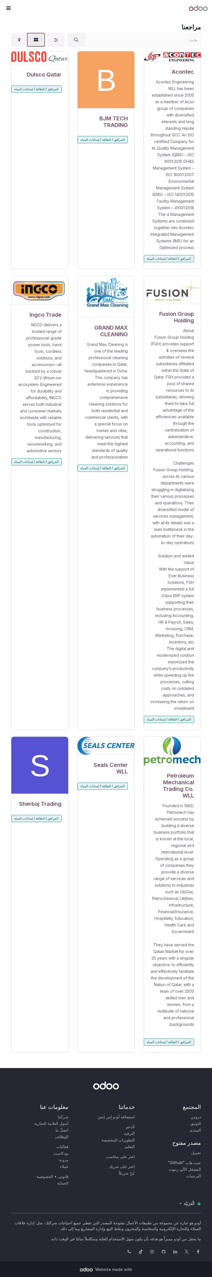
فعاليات (62, 1146)
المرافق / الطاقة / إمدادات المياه (169, 258)
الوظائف (61, 1136)
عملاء (64, 1166)
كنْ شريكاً (127, 1173)
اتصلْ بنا (61, 1130)
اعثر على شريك (122, 1166)
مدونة (63, 1159)
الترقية (129, 1133)
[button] (8, 8)
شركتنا (63, 1116)
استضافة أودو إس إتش (116, 1116)
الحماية (62, 1183)
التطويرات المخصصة (118, 1140)
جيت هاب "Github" (184, 1162)
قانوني (63, 1176)
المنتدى (195, 1130)
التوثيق (195, 1123)
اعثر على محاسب (120, 1156)
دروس (196, 1116)
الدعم (130, 1126)
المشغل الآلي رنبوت (185, 1169)
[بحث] (76, 40)
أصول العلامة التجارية (51, 1123)
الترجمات (193, 1175)
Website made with (113, 1269)
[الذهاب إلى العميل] (172, 56)
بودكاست (61, 1153)
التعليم (129, 1146)
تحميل (196, 1152)
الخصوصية (44, 1176)
